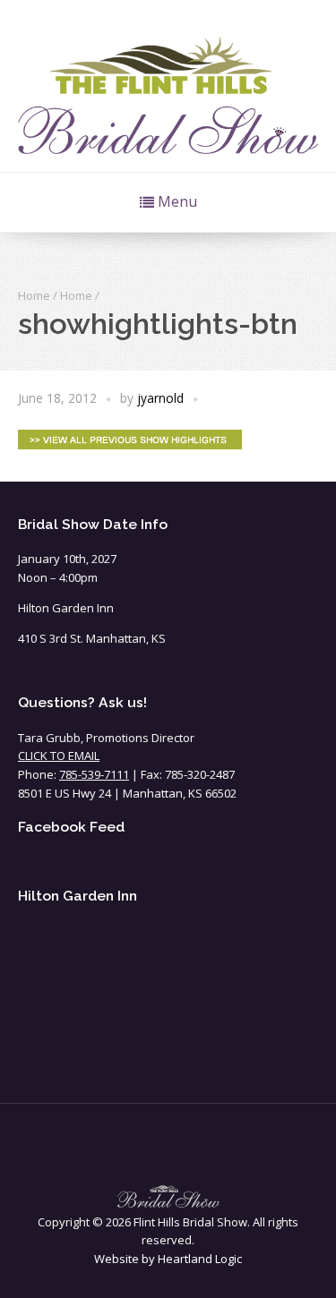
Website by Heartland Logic (168, 1259)
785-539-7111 (94, 774)
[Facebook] (168, 1147)
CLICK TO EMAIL (58, 755)
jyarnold (160, 397)
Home (34, 295)
